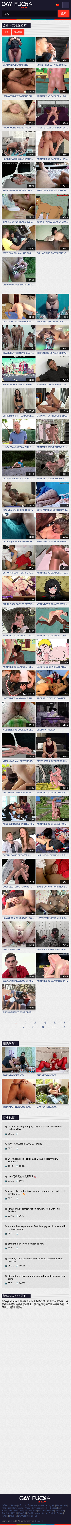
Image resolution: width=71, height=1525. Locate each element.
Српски (53, 1508)
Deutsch (13, 1516)
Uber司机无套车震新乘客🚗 (22, 1176)
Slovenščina (17, 1508)
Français (33, 1516)
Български (23, 1516)
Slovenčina (37, 1508)
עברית (27, 1508)
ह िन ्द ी (23, 1505)
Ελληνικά (23, 1510)
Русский (50, 1510)
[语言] (57, 5)
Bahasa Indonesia (10, 1510)
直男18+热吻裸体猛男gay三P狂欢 (25, 1144)
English (52, 1513)
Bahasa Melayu (37, 1505)
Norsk (37, 1513)
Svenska (33, 1510)
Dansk (60, 1513)
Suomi (44, 1513)
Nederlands (61, 1505)
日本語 (30, 1513)
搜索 (63, 13)
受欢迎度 (18, 32)
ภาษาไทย (59, 1510)
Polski (46, 1508)
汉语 (60, 1508)
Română (5, 1513)
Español (22, 1513)
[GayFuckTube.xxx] (18, 5)
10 (53, 1027)
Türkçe (5, 1516)
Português (6, 1508)
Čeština (5, 1505)
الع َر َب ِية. (50, 1505)
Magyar (13, 1505)
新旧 (7, 32)
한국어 (14, 1513)
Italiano (41, 1510)
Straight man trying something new (26, 1243)
